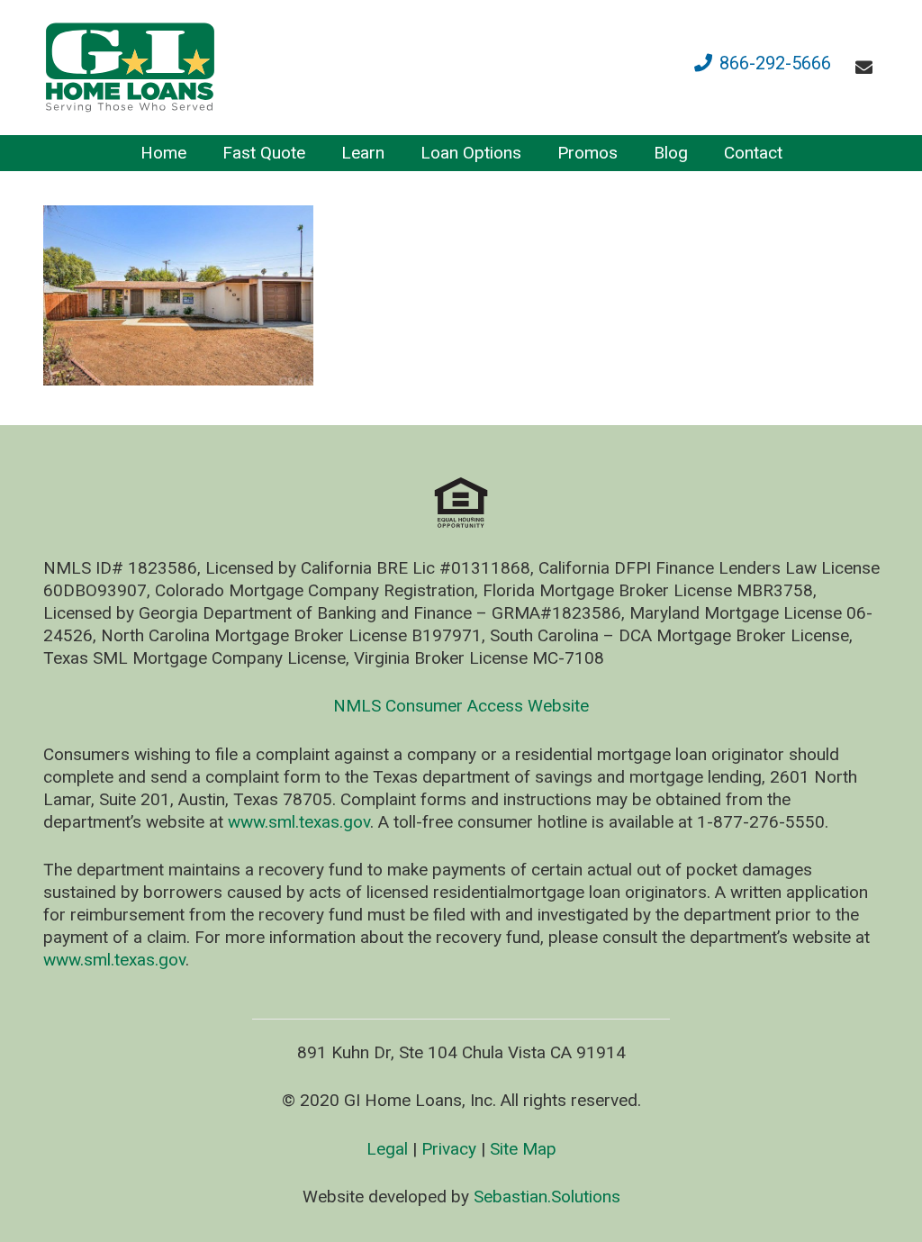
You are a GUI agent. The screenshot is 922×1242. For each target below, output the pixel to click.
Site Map (523, 1148)
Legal (387, 1148)
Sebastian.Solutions (547, 1196)
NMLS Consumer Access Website (461, 705)
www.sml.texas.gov (299, 821)
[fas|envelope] (867, 67)
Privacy (448, 1148)
